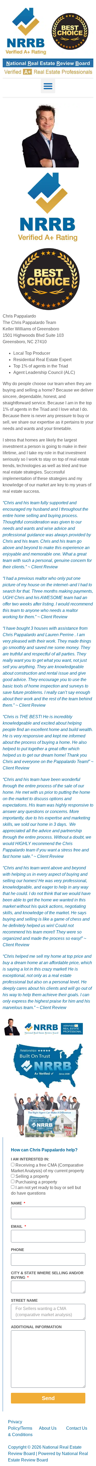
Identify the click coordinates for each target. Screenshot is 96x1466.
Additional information (36, 1327)
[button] (48, 86)
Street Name (24, 1300)
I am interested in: (30, 1159)
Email (17, 1226)
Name (17, 1203)
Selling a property (32, 1176)
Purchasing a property (36, 1182)
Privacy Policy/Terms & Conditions (20, 1428)
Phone (17, 1250)
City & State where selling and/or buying (47, 1275)
